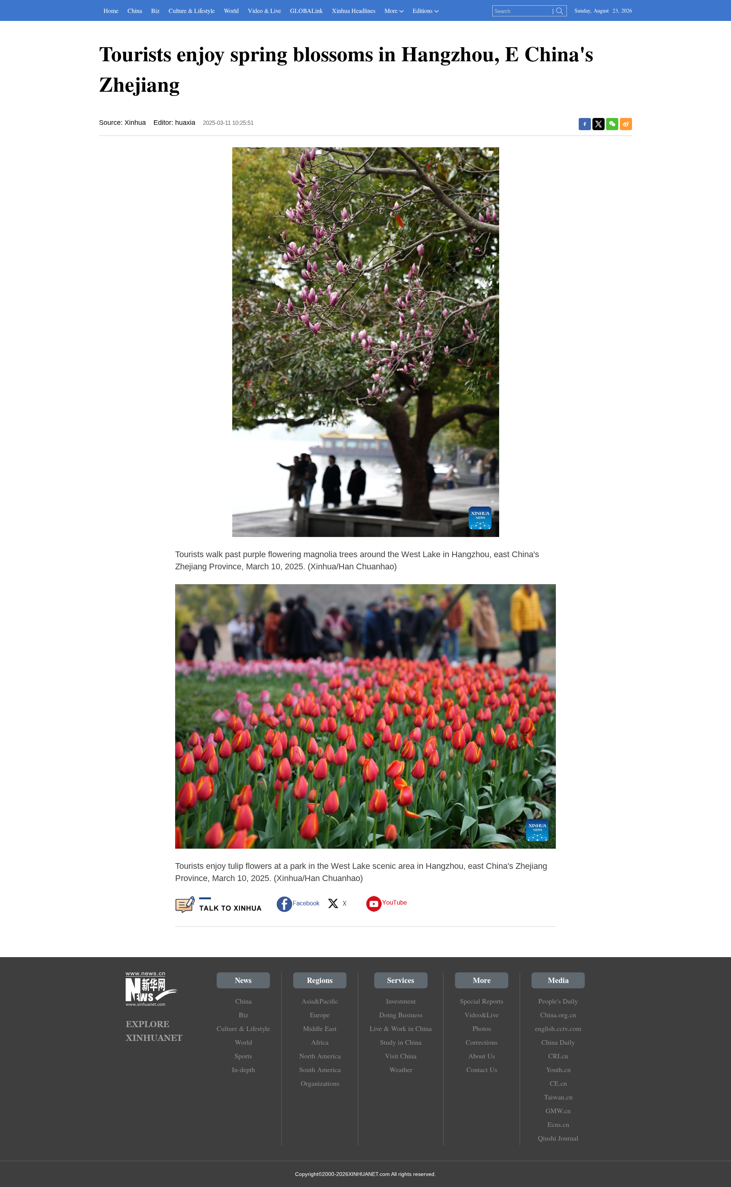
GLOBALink (306, 10)
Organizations (320, 1083)
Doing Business (401, 1014)
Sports (243, 1055)
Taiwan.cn (558, 1096)
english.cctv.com (558, 1028)
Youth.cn (558, 1069)
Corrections (482, 1042)
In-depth (243, 1069)
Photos (481, 1028)
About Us (481, 1055)
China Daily (558, 1042)
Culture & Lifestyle (192, 10)
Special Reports (481, 1000)
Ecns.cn (558, 1124)
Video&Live (481, 1014)
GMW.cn (558, 1110)
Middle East (320, 1028)
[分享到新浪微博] (626, 124)
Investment (401, 1000)
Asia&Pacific (320, 1000)
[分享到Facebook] (585, 124)
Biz (155, 10)
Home (111, 10)
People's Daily (558, 1000)
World (231, 10)
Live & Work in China (401, 1028)
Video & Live (264, 10)
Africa (320, 1042)
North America (320, 1055)
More (391, 10)
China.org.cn (558, 1014)
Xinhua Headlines (353, 10)
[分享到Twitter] (598, 124)
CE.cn (558, 1083)
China (135, 10)
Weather (400, 1069)
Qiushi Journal (558, 1137)
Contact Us (481, 1069)
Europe (320, 1014)
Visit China (401, 1055)
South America (320, 1069)
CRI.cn (558, 1055)
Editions (423, 10)
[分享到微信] (612, 124)
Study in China (400, 1042)
